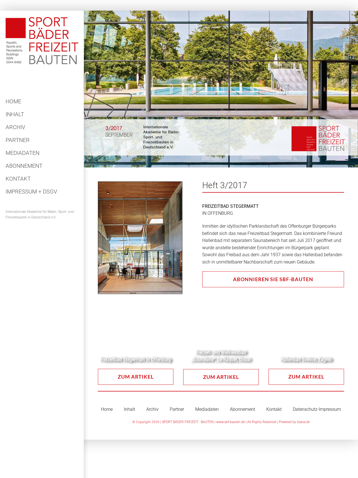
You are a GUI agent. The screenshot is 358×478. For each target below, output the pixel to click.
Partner (177, 409)
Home (107, 409)
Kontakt (274, 409)
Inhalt (129, 409)
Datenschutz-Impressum (317, 409)
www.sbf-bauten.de (230, 422)
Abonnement (242, 409)
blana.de (303, 422)
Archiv (152, 409)
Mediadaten (207, 409)
